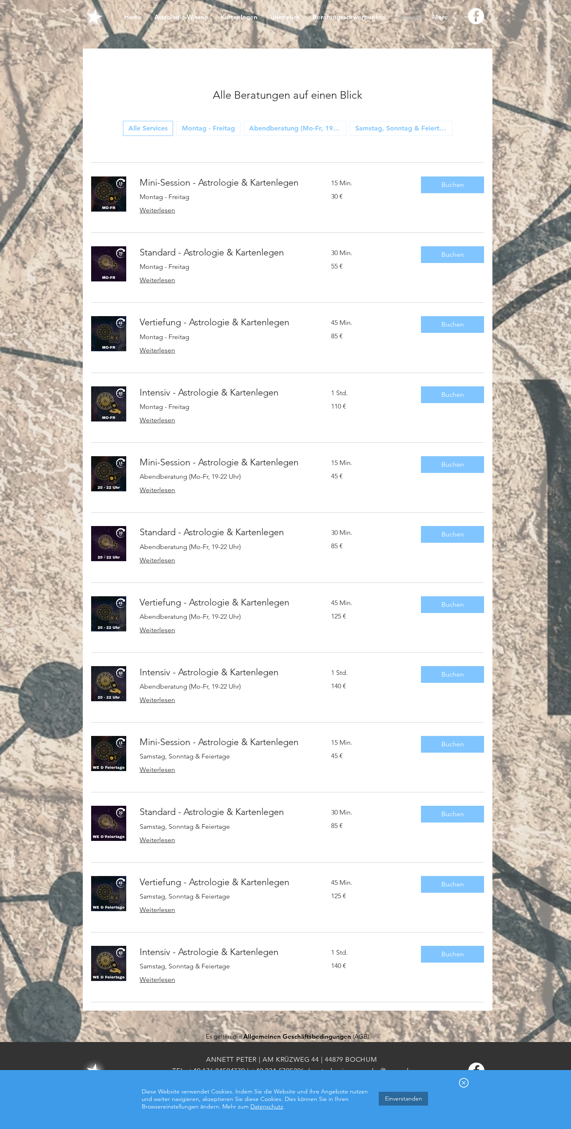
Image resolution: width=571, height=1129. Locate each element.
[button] (464, 1083)
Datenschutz (266, 1106)
